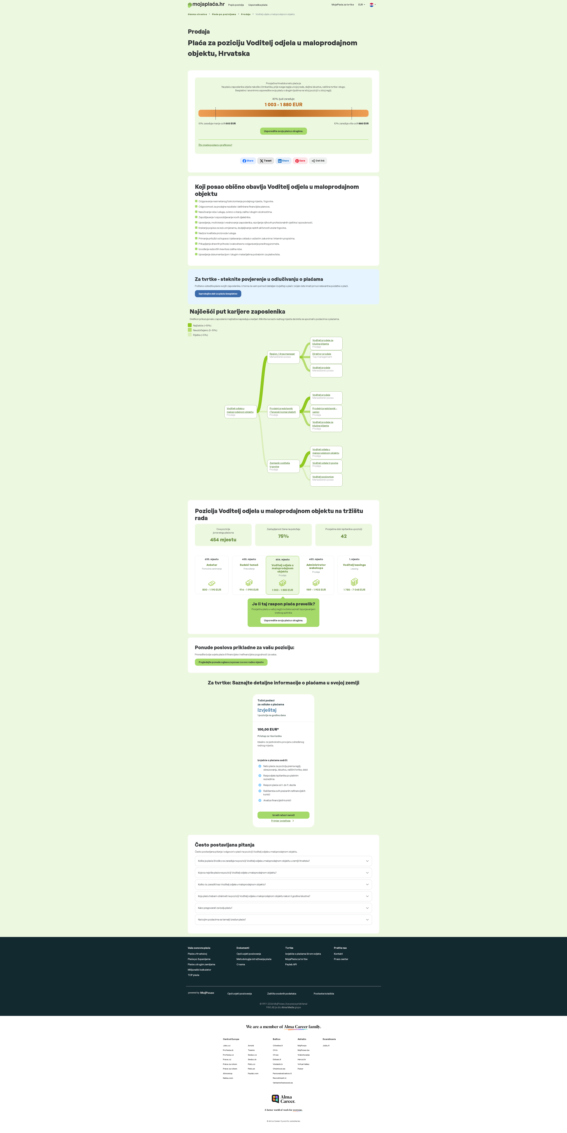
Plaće (224, 14)
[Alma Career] (283, 1099)
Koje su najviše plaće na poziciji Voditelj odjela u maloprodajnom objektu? (237, 872)
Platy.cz (251, 1064)
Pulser (300, 1069)
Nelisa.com (228, 1078)
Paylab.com (253, 1073)
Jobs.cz (226, 1045)
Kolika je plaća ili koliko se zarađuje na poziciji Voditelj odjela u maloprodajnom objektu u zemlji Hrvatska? (254, 860)
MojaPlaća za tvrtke (343, 4)
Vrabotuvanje (304, 1055)
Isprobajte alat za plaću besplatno (218, 293)
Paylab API (291, 964)
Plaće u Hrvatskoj (197, 953)
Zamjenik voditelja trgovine (280, 465)
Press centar (341, 959)
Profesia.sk (228, 1050)
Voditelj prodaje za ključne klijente (322, 342)
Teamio (251, 1050)
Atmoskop (227, 1073)
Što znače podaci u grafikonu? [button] (215, 145)
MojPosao (302, 1045)
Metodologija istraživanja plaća (254, 959)
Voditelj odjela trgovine (325, 463)
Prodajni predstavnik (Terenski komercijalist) (283, 410)
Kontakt (338, 953)
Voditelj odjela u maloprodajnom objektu (240, 410)
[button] (372, 5)
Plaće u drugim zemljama (201, 964)
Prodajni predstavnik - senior (324, 410)
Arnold (251, 1045)
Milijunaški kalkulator (199, 969)
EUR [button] (360, 4)
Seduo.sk (252, 1059)
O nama (241, 964)
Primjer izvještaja (280, 820)
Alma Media (287, 1007)
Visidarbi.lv (278, 1064)
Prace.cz (227, 1059)
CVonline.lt (278, 1045)
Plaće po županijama (199, 959)
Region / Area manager (282, 353)
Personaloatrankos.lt (282, 1073)
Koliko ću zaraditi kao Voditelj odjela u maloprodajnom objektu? (232, 884)
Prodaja (246, 14)
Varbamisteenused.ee (283, 1083)
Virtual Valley (303, 1064)
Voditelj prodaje (321, 367)
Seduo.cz (252, 1055)
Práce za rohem (230, 1069)
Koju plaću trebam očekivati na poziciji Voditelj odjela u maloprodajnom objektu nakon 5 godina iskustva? (254, 896)
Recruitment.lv (279, 1078)
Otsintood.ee (279, 1069)
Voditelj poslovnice (323, 476)
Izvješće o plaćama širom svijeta (303, 953)
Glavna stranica (197, 14)
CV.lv (275, 1050)
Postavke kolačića (324, 993)
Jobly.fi (326, 1045)
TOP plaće (193, 975)
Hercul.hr (302, 1059)
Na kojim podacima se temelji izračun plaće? (222, 919)
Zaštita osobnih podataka (281, 993)
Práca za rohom (230, 1064)
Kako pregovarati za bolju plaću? (215, 907)
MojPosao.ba (303, 1050)
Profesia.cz (228, 1055)
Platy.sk (251, 1069)
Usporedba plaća (257, 4)
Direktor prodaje (321, 353)
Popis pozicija (236, 4)
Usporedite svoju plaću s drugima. (283, 131)
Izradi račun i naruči (283, 815)
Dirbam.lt (277, 1059)
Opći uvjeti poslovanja (249, 953)
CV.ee (275, 1055)
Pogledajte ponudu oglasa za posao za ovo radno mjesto (231, 662)
